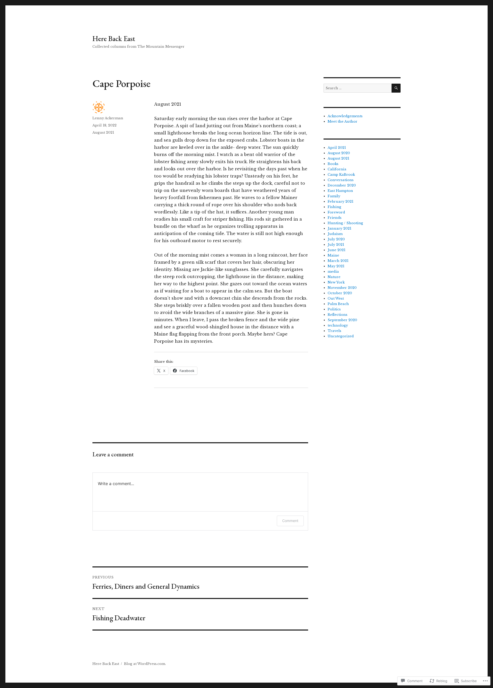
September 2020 (342, 320)
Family (334, 196)
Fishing (334, 207)
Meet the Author (342, 121)
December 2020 (342, 185)
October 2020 (340, 293)
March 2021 (338, 261)
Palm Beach (338, 304)
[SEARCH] (396, 88)
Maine (333, 255)
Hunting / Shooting (345, 223)
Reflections (337, 314)
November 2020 (342, 288)
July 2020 (336, 239)
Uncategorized (341, 336)
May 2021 (336, 266)
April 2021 (337, 147)
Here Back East (113, 38)
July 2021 (336, 244)
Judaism (335, 234)
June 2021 (336, 250)
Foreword (336, 212)
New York (336, 282)
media (333, 271)
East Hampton (340, 191)
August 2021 (103, 132)
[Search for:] (358, 88)
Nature (334, 277)
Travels (334, 331)
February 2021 (340, 201)
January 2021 (339, 228)
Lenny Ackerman (107, 118)
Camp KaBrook (341, 174)
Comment (290, 520)
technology (338, 325)
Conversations (341, 180)
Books (333, 164)
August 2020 (339, 153)
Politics (334, 309)
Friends (335, 217)
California (337, 169)
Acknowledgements (345, 116)
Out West (336, 298)
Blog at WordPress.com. (145, 664)
